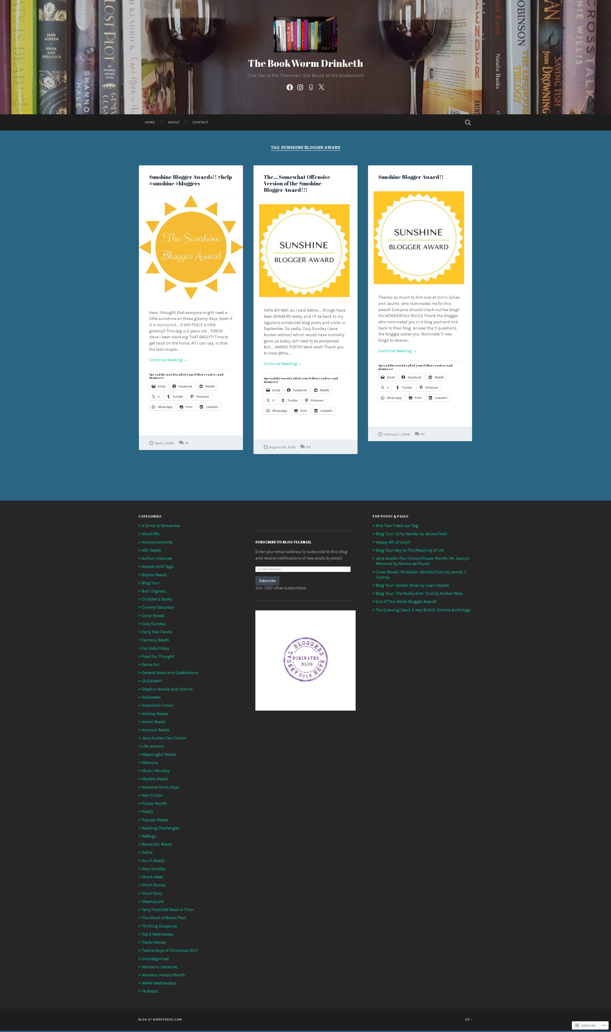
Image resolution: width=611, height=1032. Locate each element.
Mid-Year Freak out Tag (397, 525)
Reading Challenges (160, 828)
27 (423, 434)
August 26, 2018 (282, 447)
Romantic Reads (157, 844)
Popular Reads (155, 819)
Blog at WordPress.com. (160, 1019)
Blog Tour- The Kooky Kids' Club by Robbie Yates (419, 593)
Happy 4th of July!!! (393, 542)
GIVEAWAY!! (152, 681)
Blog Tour (150, 583)
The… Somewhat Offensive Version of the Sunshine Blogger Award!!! (297, 183)
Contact (201, 122)
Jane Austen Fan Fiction (164, 738)
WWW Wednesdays (159, 983)
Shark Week (152, 877)
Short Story (152, 893)
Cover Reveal (153, 615)
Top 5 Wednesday (157, 934)
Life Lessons (153, 746)
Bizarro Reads (154, 574)
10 (186, 443)
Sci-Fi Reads (153, 860)
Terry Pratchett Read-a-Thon (168, 909)
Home (150, 122)
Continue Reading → (168, 359)
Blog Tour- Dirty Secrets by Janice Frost (411, 533)
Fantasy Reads (155, 640)
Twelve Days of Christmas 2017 (170, 950)
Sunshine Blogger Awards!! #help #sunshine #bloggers (190, 180)
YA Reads (150, 991)
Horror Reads (153, 721)
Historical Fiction (158, 705)
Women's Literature (159, 966)
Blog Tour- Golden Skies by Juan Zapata (412, 585)
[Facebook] (290, 86)
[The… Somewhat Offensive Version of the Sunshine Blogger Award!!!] (305, 249)
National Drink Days (160, 787)
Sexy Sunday (153, 868)
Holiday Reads (155, 713)
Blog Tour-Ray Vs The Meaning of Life (410, 550)
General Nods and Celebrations (170, 672)
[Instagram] (300, 86)
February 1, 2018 (397, 434)
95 (308, 447)
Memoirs (150, 762)
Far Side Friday (155, 648)
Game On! (150, 664)
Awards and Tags (158, 566)
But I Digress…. (155, 591)
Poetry (147, 811)
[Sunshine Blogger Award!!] (420, 236)
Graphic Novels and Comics (167, 689)
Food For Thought (158, 656)
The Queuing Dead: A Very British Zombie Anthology (423, 610)
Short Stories (153, 885)
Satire (147, 852)
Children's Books (157, 599)
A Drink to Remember (161, 525)
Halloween (151, 697)
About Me (150, 533)
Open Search (468, 122)
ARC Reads (151, 550)
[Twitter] (321, 86)
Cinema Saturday (158, 607)
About (174, 122)
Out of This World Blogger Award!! (406, 601)
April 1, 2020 (164, 443)
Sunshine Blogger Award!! (410, 177)
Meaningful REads (159, 754)
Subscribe (267, 580)
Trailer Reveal (154, 942)
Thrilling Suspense (159, 926)
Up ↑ (469, 1019)
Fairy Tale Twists (157, 631)
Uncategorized (155, 958)
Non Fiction (152, 795)
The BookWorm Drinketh (305, 63)
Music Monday (155, 770)
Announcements (157, 542)
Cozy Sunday (153, 623)
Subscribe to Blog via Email (283, 542)
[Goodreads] (311, 86)
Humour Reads (155, 730)
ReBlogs (149, 836)
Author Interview (157, 558)
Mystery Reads (155, 778)
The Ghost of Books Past (164, 917)
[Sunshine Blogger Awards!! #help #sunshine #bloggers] (191, 247)
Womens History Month (163, 975)
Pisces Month (154, 803)
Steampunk (153, 901)
